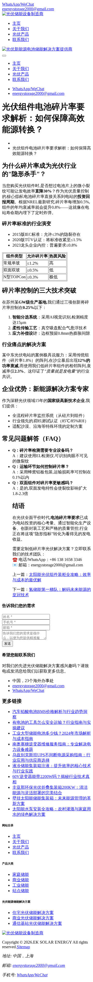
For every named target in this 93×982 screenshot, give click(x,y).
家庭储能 (20, 874)
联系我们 (20, 39)
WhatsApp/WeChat (18, 4)
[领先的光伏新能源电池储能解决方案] (37, 49)
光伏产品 (20, 34)
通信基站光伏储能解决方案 (37, 923)
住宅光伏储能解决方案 (33, 912)
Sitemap (23, 947)
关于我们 (20, 29)
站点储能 (20, 890)
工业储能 (20, 885)
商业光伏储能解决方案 (33, 918)
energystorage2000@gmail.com (28, 9)
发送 (7, 643)
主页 (16, 23)
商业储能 (20, 880)
